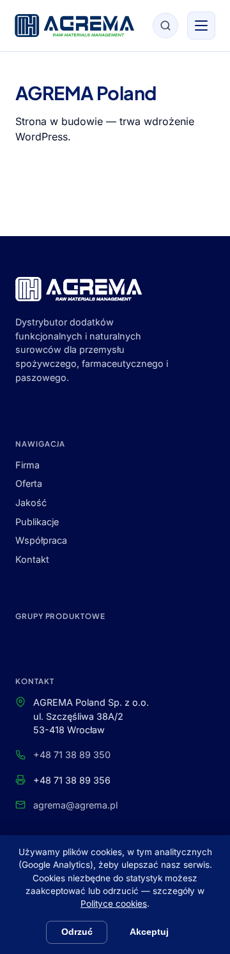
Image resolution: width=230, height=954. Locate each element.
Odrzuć (77, 932)
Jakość (31, 502)
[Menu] (201, 25)
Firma (27, 464)
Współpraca (41, 540)
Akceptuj (149, 932)
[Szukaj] (165, 25)
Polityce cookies (113, 903)
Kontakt (32, 559)
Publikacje (37, 521)
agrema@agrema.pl (75, 805)
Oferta (28, 483)
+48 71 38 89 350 (72, 754)
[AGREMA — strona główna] (74, 25)
